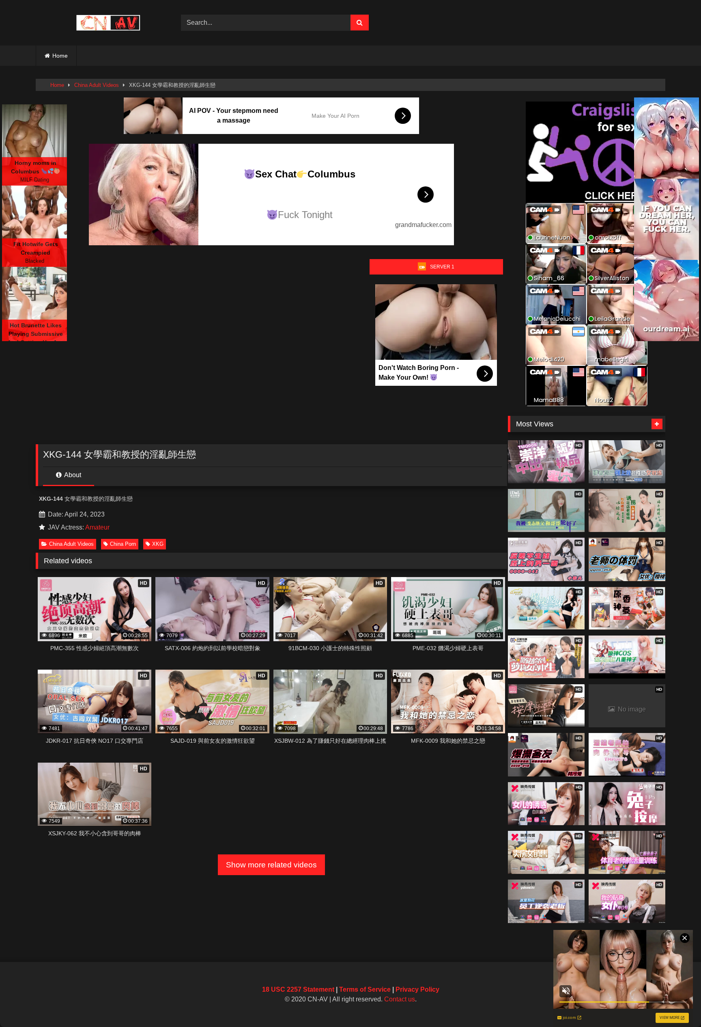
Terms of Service (365, 989)
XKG (157, 544)
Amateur (97, 527)
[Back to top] (676, 1003)
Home (60, 55)
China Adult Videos (96, 85)
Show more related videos (271, 865)
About (72, 474)
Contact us (399, 999)
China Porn (123, 544)
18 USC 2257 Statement (298, 989)
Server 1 (442, 267)
